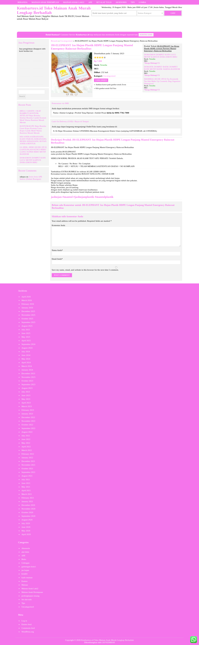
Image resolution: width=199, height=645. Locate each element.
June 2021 (26, 483)
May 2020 (26, 531)
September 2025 (28, 322)
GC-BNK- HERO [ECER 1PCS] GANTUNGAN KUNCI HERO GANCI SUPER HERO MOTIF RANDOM (33, 150)
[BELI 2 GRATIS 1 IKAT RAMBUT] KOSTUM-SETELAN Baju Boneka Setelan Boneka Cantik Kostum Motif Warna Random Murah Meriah (33, 117)
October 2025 (27, 319)
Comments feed (28, 628)
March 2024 (27, 366)
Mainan (25, 585)
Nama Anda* (57, 250)
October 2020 (27, 512)
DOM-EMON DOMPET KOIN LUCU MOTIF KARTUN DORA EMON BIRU (160, 55)
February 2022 (28, 454)
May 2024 (26, 359)
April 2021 (26, 490)
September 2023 (28, 384)
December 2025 (28, 311)
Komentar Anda (58, 225)
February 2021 (28, 498)
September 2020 (28, 516)
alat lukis (25, 552)
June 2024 (26, 355)
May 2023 (26, 399)
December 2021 (28, 461)
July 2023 (26, 392)
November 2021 (28, 465)
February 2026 (28, 304)
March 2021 (27, 494)
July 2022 (26, 436)
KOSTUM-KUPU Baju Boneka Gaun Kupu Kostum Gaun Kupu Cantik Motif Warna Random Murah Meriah (33, 129)
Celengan (26, 563)
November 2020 (28, 509)
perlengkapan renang (30, 596)
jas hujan (25, 570)
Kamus (24, 581)
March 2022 (27, 450)
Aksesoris (121, 2)
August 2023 (27, 388)
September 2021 (28, 472)
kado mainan (27, 577)
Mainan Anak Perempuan (45, 2)
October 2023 (27, 381)
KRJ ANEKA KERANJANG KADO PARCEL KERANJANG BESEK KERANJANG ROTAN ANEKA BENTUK (33, 140)
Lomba (142, 2)
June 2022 (26, 439)
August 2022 (27, 432)
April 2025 (26, 340)
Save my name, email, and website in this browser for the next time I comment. (85, 270)
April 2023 (26, 403)
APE (90, 2)
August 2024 (27, 348)
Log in (24, 621)
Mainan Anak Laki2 (73, 2)
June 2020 (26, 527)
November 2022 (28, 421)
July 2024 (26, 351)
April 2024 (26, 362)
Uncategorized (66, 41)
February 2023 (28, 410)
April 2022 (26, 447)
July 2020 (26, 523)
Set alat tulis (104, 2)
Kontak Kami (146, 35)
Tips (133, 2)
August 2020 (27, 520)
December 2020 (28, 505)
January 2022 (27, 457)
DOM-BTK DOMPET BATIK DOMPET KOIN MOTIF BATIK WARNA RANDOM (162, 68)
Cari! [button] (173, 13)
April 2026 (26, 297)
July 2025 (26, 330)
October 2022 (27, 425)
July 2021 (26, 479)
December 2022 (28, 417)
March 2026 (27, 300)
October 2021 (27, 468)
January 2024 (27, 370)
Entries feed (27, 624)
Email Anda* (57, 259)
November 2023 (28, 377)
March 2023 (27, 406)
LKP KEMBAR (108, 642)
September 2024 (28, 344)
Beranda (22, 2)
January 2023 (27, 414)
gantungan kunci (29, 567)
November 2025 (28, 315)
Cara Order (101, 80)
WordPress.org (28, 632)
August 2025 (27, 326)
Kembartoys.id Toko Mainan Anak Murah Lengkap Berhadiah (107, 640)
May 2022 (26, 443)
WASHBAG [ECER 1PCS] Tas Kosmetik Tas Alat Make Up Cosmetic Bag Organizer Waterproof (162, 81)
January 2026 (27, 308)
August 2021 (27, 476)
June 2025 (26, 333)
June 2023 (26, 395)
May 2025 (26, 337)
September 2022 (28, 428)
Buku (24, 559)
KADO (24, 574)
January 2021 (27, 501)
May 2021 (26, 487)
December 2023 (28, 373)
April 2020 (26, 534)
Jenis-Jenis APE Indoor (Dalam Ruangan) (31, 178)
